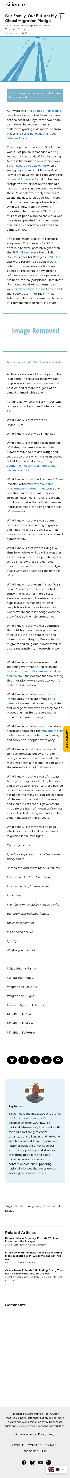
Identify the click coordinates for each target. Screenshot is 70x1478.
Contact (34, 1445)
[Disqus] (35, 1349)
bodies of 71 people (20, 179)
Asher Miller (14, 1276)
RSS (44, 1451)
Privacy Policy (46, 1434)
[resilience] (13, 4)
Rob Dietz (46, 1276)
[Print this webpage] (58, 1060)
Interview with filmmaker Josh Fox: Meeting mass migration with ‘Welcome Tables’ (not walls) (33, 1256)
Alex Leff (13, 1244)
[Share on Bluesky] (12, 1060)
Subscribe (30, 1451)
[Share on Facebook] (23, 1060)
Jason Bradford (31, 1276)
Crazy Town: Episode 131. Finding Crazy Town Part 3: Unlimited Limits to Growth (34, 1272)
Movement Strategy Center (33, 1118)
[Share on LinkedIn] (46, 1060)
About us (17, 1445)
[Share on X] (35, 1060)
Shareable (30, 1262)
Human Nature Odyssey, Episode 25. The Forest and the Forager (31, 1240)
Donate (50, 1445)
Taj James (14, 25)
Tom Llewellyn (16, 1262)
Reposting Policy (25, 1434)
